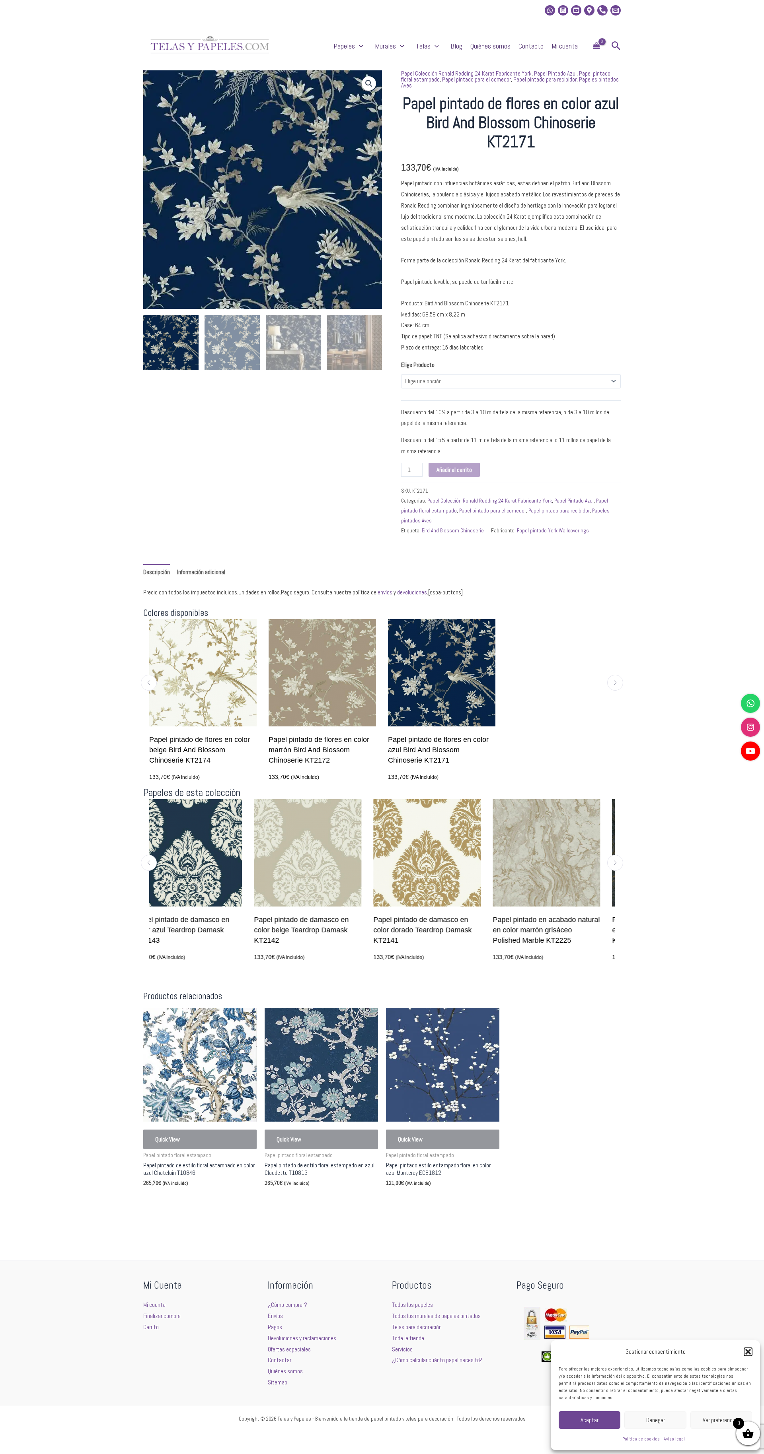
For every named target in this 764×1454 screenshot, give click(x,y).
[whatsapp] (550, 10)
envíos (385, 592)
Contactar (279, 1360)
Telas (423, 45)
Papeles (344, 45)
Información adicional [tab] (201, 572)
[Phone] (602, 10)
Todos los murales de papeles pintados (436, 1316)
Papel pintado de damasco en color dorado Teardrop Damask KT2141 (321, 930)
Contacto (531, 45)
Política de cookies (641, 1439)
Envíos (275, 1316)
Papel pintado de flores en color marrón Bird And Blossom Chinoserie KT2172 (319, 750)
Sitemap (277, 1382)
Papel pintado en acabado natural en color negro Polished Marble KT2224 (564, 930)
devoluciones (412, 592)
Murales (385, 45)
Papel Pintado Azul (555, 73)
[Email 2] (615, 10)
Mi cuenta (565, 45)
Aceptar (589, 1420)
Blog (456, 45)
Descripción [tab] (156, 572)
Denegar (655, 1420)
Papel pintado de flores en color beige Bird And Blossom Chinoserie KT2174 (199, 750)
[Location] (589, 10)
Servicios (402, 1349)
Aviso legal (674, 1439)
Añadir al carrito (454, 470)
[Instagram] (563, 10)
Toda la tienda (408, 1338)
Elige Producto (418, 365)
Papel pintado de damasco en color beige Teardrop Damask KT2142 (199, 930)
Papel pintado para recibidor (545, 79)
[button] (748, 1352)
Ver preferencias (721, 1420)
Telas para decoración (417, 1327)
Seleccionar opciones (179, 1202)
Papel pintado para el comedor (476, 79)
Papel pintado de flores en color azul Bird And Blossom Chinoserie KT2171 (438, 750)
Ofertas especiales (289, 1349)
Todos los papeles (412, 1304)
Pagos (275, 1327)
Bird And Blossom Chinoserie (453, 530)
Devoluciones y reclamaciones (302, 1338)
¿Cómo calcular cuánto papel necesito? (437, 1360)
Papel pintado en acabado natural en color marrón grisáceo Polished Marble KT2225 (444, 930)
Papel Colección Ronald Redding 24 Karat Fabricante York (466, 73)
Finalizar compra (162, 1316)
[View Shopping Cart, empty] (596, 46)
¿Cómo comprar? (287, 1304)
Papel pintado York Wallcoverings (553, 530)
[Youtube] (576, 10)
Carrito (151, 1327)
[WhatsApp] (750, 703)
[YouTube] (750, 751)
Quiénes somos (490, 45)
